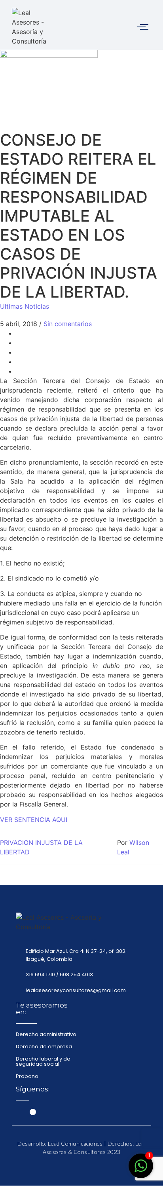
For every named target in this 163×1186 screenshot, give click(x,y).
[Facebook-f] (19, 1112)
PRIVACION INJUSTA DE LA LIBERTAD (41, 847)
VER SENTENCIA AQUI (33, 820)
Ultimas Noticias (24, 306)
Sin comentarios (68, 324)
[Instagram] (33, 1112)
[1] (141, 1170)
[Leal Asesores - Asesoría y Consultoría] (30, 27)
